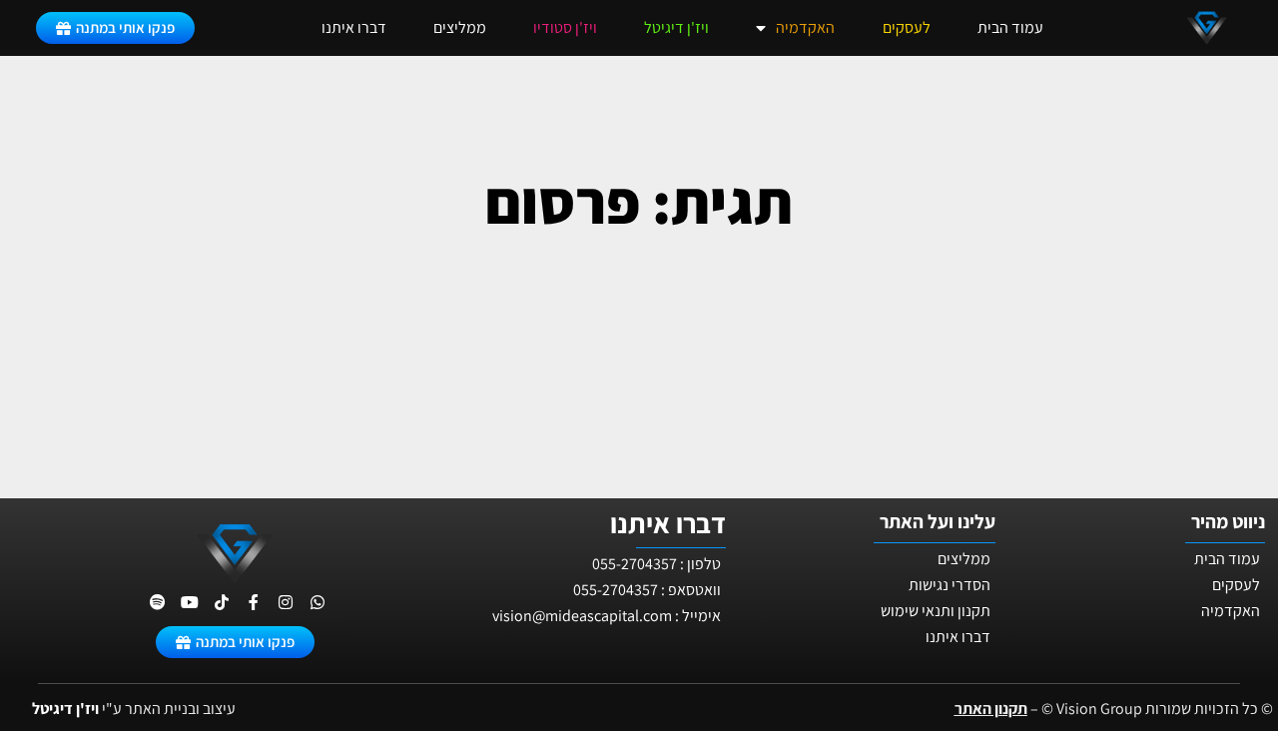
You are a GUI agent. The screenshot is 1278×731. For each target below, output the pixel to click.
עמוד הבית (1010, 27)
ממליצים (459, 27)
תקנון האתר (991, 708)
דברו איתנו (353, 27)
